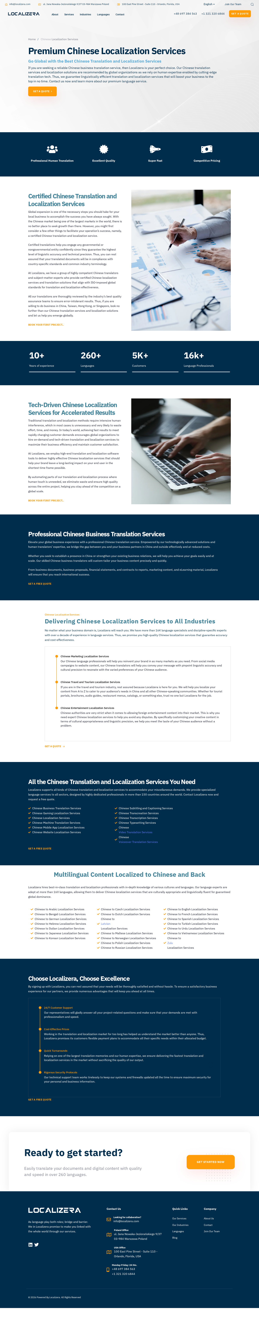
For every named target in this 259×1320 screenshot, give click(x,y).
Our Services (179, 1218)
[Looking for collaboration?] (134, 1220)
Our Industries (180, 1225)
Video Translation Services (135, 832)
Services (69, 14)
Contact (120, 14)
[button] (209, 4)
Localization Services (65, 39)
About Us (209, 1218)
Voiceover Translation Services (138, 842)
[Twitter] (36, 1244)
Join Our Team (212, 1231)
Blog (174, 1237)
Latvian (105, 923)
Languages (103, 14)
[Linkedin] (30, 1244)
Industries (85, 14)
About (55, 14)
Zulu (170, 943)
